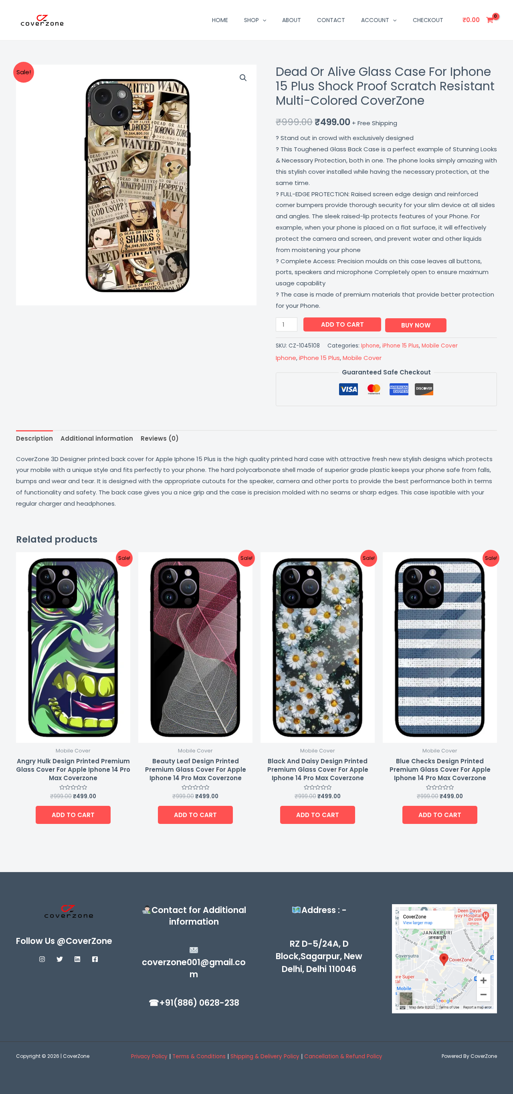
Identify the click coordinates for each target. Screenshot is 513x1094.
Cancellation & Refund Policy (343, 1056)
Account (375, 20)
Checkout (428, 20)
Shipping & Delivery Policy (264, 1056)
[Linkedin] (77, 959)
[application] (262, 20)
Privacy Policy (149, 1056)
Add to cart (342, 324)
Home (220, 20)
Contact (331, 20)
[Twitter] (59, 959)
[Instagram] (42, 959)
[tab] (34, 438)
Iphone (370, 346)
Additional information (97, 438)
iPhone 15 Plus (400, 346)
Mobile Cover (440, 346)
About (291, 20)
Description (34, 438)
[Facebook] (95, 959)
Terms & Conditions (199, 1056)
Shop (251, 20)
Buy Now (415, 325)
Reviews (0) (160, 438)
